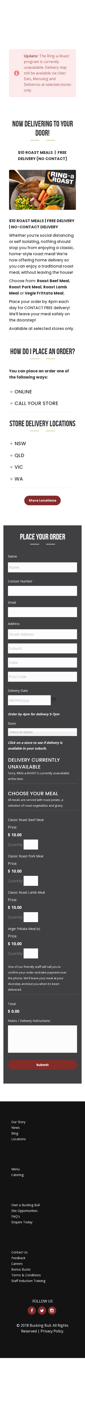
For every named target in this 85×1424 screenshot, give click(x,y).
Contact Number (22, 581)
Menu (15, 1169)
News (15, 1127)
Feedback (18, 1258)
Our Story (18, 1122)
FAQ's (15, 1216)
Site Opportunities (24, 1210)
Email (13, 602)
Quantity (15, 844)
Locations (18, 1139)
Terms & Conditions (26, 1275)
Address (15, 623)
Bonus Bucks (21, 1269)
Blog (14, 1133)
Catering (17, 1175)
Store (12, 723)
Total (12, 1004)
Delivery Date (18, 690)
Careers (17, 1263)
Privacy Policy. (52, 1331)
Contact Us (19, 1252)
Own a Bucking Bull (25, 1205)
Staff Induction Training (28, 1281)
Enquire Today (21, 1222)
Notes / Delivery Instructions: (29, 1021)
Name (14, 556)
